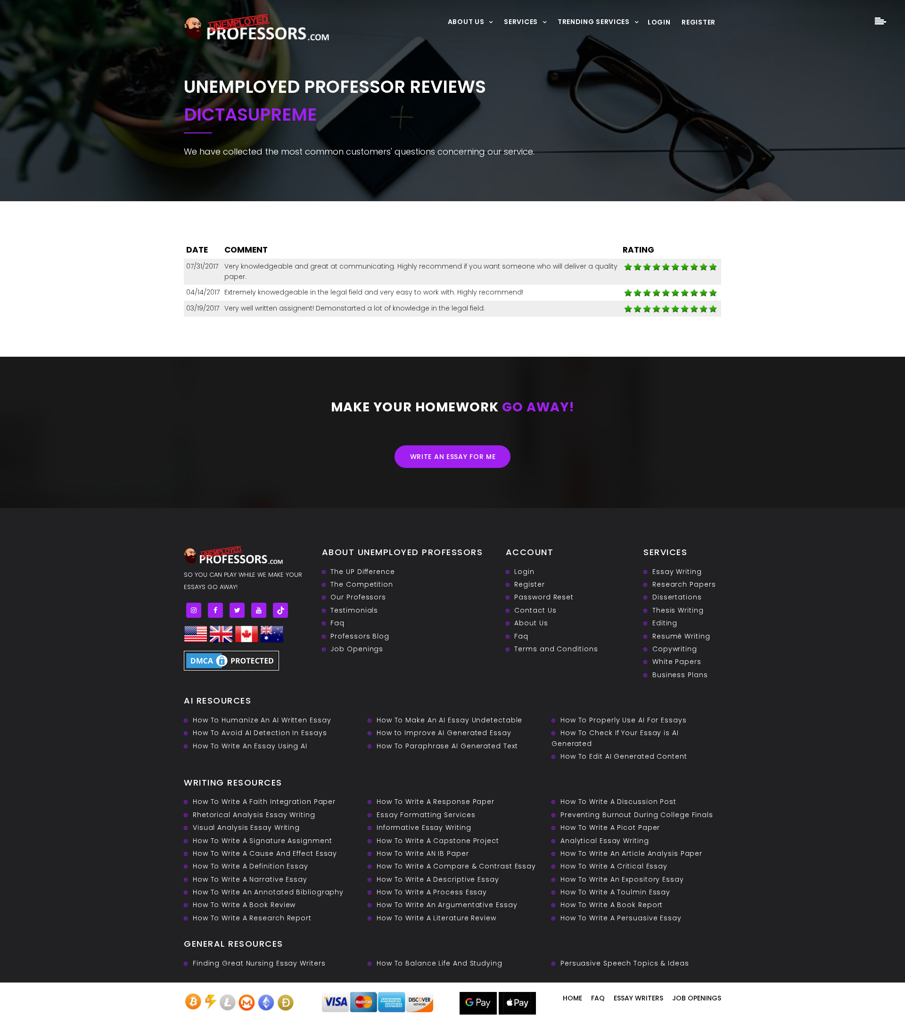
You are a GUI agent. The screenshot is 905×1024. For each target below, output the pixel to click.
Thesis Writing (678, 610)
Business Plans (680, 675)
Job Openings (356, 649)
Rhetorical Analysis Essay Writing (254, 814)
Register (699, 22)
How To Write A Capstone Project (438, 840)
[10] (628, 266)
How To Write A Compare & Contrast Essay (456, 866)
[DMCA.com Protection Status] (231, 660)
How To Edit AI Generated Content (623, 756)
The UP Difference (362, 571)
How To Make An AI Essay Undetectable (449, 720)
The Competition (361, 584)
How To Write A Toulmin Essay (615, 892)
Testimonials (354, 610)
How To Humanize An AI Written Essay (262, 720)
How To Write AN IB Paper (423, 853)
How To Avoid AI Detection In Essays (260, 732)
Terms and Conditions (556, 649)
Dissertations (677, 597)
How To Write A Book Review (244, 904)
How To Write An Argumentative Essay (447, 904)
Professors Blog (359, 636)
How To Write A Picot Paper (610, 827)
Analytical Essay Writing (604, 840)
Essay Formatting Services (426, 814)
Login (659, 22)
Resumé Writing (681, 636)
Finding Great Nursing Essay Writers (259, 963)
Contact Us (535, 610)
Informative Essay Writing (424, 827)
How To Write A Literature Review (436, 918)
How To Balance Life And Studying (439, 963)
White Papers (676, 661)
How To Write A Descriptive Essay (438, 879)
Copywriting (674, 649)
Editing (664, 623)
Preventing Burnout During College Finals (636, 814)
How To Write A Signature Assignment (262, 840)
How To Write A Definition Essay (250, 866)
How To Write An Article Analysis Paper (631, 853)
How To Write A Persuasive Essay (621, 918)
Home (572, 998)
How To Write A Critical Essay (613, 866)
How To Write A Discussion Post (618, 801)
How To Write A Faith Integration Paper (264, 801)
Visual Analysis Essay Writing (246, 827)
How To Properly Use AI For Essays (623, 720)
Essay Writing (677, 571)
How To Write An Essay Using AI (250, 746)
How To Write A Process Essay (432, 892)
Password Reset (544, 597)
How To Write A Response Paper (435, 801)
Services (521, 21)
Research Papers (684, 584)
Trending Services (594, 21)
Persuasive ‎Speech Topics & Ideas (624, 963)
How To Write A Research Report (252, 918)
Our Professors (358, 597)
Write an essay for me (453, 456)
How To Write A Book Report (611, 904)
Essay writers (638, 998)
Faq (337, 623)
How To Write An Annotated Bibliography (268, 892)
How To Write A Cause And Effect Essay (265, 853)
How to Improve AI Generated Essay (444, 732)
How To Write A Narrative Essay (250, 879)
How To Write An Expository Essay (622, 879)
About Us (466, 21)
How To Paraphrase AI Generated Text (447, 746)
